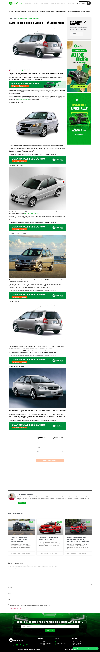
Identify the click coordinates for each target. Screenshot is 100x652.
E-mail (10, 593)
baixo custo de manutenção (32, 213)
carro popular (31, 144)
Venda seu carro (45, 3)
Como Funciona (28, 3)
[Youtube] (20, 644)
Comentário (12, 569)
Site (9, 599)
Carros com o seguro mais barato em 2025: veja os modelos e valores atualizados (78, 539)
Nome (10, 587)
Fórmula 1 (88, 11)
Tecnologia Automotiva (60, 11)
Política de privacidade (71, 650)
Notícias (11, 11)
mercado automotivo (23, 99)
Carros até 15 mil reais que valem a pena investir (48, 538)
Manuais (36, 3)
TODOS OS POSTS (22, 503)
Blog (11, 18)
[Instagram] (13, 644)
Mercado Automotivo (45, 11)
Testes (29, 11)
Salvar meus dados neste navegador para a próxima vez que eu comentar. (30, 605)
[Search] (89, 3)
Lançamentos (35, 11)
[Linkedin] (17, 644)
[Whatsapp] (26, 644)
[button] (85, 648)
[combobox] (82, 3)
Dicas (52, 11)
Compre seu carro (55, 3)
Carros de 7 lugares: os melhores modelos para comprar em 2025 (18, 539)
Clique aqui (77, 34)
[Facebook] (10, 644)
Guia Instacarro (70, 3)
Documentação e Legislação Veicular (76, 11)
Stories (63, 3)
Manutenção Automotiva (20, 11)
